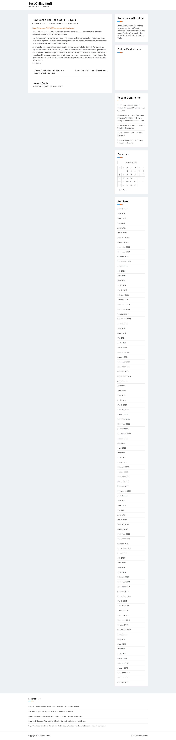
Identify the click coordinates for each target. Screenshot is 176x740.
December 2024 (123, 304)
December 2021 (123, 477)
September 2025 (124, 261)
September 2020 (124, 548)
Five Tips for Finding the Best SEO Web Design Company (131, 108)
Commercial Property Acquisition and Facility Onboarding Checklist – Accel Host (57, 721)
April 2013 (121, 654)
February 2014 (123, 606)
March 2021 (122, 520)
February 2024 (123, 352)
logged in (45, 86)
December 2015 (123, 582)
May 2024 (121, 338)
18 (139, 178)
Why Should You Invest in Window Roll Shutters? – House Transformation (54, 707)
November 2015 (123, 587)
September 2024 (124, 319)
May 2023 (121, 395)
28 (123, 185)
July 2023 (121, 386)
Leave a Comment (73, 23)
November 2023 (123, 367)
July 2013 (121, 639)
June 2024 (121, 333)
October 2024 (122, 314)
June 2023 (121, 391)
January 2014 (122, 611)
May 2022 (121, 453)
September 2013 (124, 630)
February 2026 (123, 238)
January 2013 (122, 668)
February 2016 (123, 577)
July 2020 (121, 558)
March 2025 (122, 290)
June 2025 (121, 276)
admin (53, 23)
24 (135, 182)
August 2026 (122, 209)
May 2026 (121, 223)
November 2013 (123, 620)
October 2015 (122, 591)
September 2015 (124, 596)
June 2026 (121, 218)
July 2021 (121, 501)
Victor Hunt (121, 105)
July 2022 (121, 443)
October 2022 (122, 429)
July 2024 (121, 328)
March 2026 (122, 233)
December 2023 (123, 362)
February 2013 (123, 663)
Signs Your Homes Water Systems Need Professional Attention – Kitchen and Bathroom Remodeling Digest (66, 726)
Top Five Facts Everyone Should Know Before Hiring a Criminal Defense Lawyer (130, 118)
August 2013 (122, 634)
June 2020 (121, 563)
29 (127, 185)
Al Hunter (121, 125)
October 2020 (122, 544)
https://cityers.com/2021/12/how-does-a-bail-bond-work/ (53, 28)
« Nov (119, 190)
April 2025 (121, 285)
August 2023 (122, 381)
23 (131, 182)
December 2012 (123, 673)
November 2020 (123, 539)
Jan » (124, 190)
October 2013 (122, 625)
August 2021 (122, 496)
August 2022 (122, 438)
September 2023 (124, 376)
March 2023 (122, 405)
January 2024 (122, 357)
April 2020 (121, 572)
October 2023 (122, 371)
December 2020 (123, 534)
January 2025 (122, 300)
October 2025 (122, 257)
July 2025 (121, 271)
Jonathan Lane (123, 115)
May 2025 (121, 281)
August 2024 (122, 324)
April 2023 (121, 400)
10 (135, 175)
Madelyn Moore (123, 140)
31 (135, 185)
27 (119, 185)
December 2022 (123, 419)
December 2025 (123, 247)
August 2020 (122, 553)
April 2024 (121, 343)
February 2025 (123, 295)
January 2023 (122, 414)
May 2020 (121, 568)
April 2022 (121, 458)
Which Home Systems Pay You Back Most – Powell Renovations (51, 712)
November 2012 (123, 678)
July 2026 (121, 214)
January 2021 (122, 529)
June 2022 (121, 448)
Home (61, 23)
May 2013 (121, 649)
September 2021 (124, 491)
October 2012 (122, 682)
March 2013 (122, 658)
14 (123, 178)
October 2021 (122, 486)
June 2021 (121, 505)
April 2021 (121, 515)
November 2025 (123, 252)
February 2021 (123, 524)
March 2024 (122, 348)
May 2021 (121, 510)
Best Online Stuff (40, 3)
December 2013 (123, 615)
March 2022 (122, 462)
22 (127, 182)
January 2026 (122, 242)
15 (127, 178)
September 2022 (124, 434)
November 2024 (123, 309)
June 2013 (121, 644)
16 (131, 178)
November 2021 (123, 481)
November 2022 (123, 424)
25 (139, 182)
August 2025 (122, 266)
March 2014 (122, 601)
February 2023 (123, 410)
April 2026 (121, 228)
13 (119, 178)
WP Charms (143, 736)
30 (131, 185)
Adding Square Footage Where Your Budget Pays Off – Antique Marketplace (55, 716)
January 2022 (122, 472)
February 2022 (123, 467)
